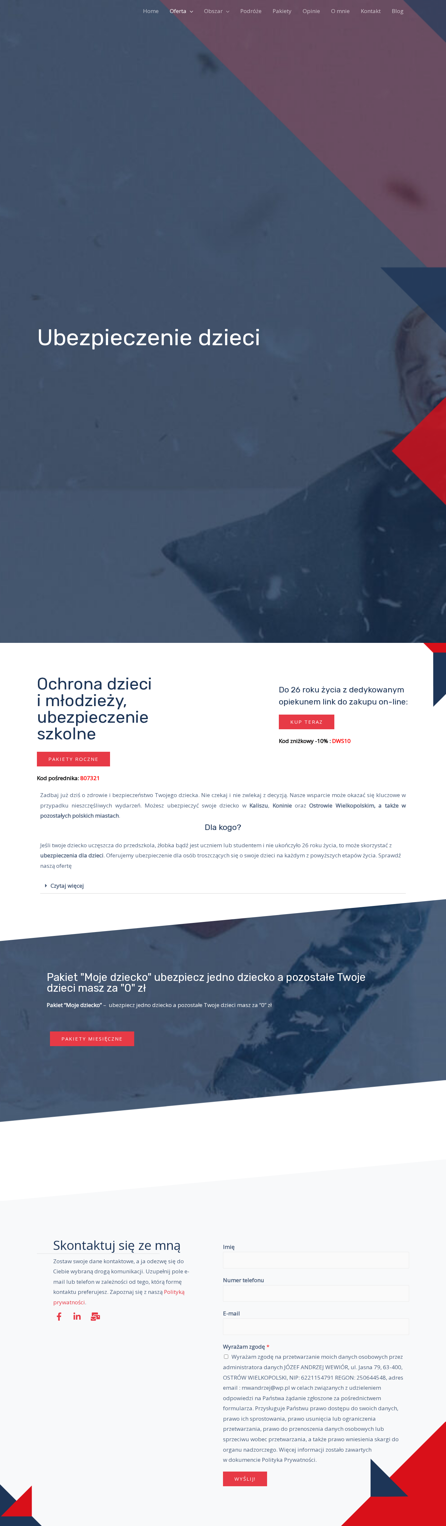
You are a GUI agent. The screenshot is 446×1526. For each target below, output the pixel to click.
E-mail (231, 1313)
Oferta (178, 11)
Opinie (311, 11)
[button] (73, 759)
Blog (398, 11)
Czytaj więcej (67, 885)
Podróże (251, 11)
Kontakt (371, 11)
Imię (229, 1247)
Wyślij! (245, 1478)
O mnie (340, 11)
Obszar (213, 11)
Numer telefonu (243, 1280)
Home (151, 11)
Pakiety (282, 11)
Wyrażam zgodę (246, 1346)
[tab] (223, 886)
